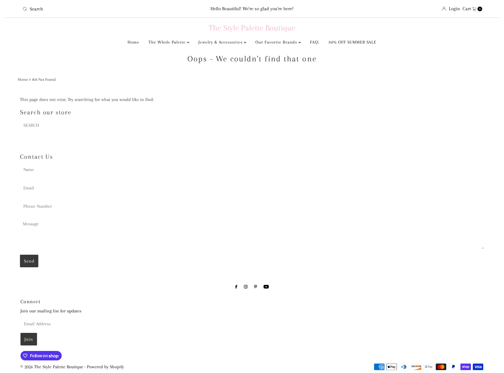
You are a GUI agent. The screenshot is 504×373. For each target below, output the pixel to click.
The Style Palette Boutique (252, 27)
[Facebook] (236, 287)
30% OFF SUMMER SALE (352, 42)
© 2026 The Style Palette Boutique (51, 366)
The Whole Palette (168, 42)
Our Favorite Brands (276, 42)
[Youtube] (266, 287)
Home (133, 42)
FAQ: (314, 42)
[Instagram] (246, 287)
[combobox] (96, 9)
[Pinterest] (255, 287)
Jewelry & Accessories (221, 42)
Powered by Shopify (105, 366)
